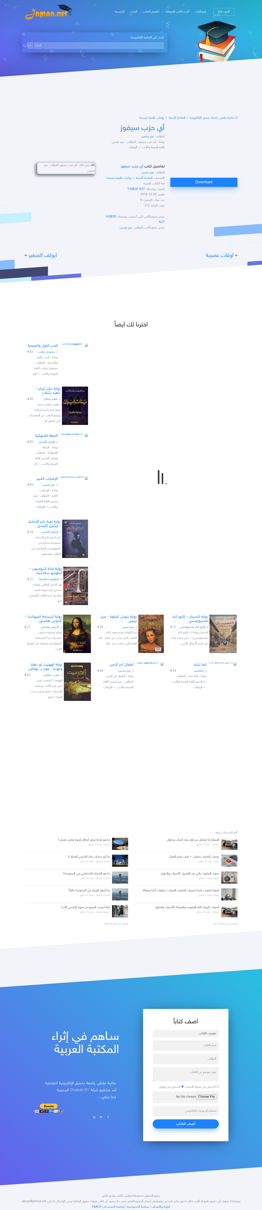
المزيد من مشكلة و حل (225, 923)
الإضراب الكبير (47, 478)
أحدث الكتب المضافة (177, 11)
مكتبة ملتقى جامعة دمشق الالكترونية (212, 118)
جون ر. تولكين (51, 675)
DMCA (96, 1207)
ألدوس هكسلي (50, 627)
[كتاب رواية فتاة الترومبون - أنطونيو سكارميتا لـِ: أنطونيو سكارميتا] (75, 586)
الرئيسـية (119, 11)
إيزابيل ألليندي (47, 442)
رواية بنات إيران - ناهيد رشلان (47, 390)
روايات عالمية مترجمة (151, 118)
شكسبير (199, 671)
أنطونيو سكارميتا (49, 579)
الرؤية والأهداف (160, 1207)
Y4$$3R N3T (136, 189)
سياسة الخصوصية (138, 1207)
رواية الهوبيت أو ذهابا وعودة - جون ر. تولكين (45, 666)
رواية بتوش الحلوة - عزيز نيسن (119, 618)
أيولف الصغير (43, 255)
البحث (133, 11)
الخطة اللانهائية (46, 436)
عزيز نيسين (147, 136)
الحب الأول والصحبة (43, 345)
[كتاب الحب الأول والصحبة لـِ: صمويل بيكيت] (73, 345)
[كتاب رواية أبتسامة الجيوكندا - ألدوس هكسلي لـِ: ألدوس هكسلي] (77, 634)
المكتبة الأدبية (177, 118)
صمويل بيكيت (46, 352)
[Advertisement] (203, 151)
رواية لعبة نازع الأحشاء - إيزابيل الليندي (44, 523)
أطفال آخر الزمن (121, 664)
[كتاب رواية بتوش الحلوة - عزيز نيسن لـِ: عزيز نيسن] (151, 634)
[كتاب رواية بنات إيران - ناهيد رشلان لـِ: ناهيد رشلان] (75, 406)
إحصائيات (200, 11)
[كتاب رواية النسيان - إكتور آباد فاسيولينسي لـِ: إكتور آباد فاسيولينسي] (223, 634)
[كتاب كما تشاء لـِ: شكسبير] (222, 664)
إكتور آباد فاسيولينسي (192, 627)
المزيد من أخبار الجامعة (116, 923)
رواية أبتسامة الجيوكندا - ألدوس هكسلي (43, 618)
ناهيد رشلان (51, 399)
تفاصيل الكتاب (151, 11)
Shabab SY (79, 1090)
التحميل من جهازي (170, 1087)
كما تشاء (200, 664)
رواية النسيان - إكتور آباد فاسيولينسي (190, 618)
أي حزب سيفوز (142, 128)
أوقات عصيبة (219, 255)
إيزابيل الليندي (49, 532)
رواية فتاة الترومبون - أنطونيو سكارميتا (45, 571)
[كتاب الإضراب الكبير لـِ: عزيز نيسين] (73, 478)
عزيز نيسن (128, 627)
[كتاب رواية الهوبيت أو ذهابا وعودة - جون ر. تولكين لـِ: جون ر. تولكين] (77, 682)
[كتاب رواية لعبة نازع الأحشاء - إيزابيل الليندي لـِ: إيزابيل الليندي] (75, 539)
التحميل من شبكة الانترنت (200, 1087)
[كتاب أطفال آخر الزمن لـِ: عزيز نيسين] (149, 664)
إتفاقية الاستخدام (114, 1207)
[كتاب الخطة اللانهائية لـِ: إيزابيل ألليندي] (73, 435)
